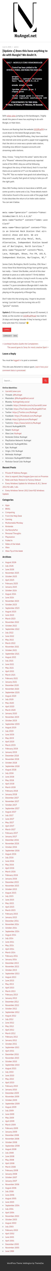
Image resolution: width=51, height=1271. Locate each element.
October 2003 (11, 1219)
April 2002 (9, 1233)
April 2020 (9, 706)
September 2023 (12, 608)
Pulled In (8, 540)
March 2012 (10, 1033)
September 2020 (12, 692)
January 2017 (11, 836)
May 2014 (9, 945)
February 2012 (11, 1036)
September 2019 (12, 724)
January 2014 (11, 959)
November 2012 (12, 1005)
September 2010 (12, 1065)
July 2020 (9, 699)
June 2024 (9, 597)
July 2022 (9, 632)
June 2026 (9, 569)
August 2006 (10, 1188)
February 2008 (11, 1170)
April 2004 (9, 1212)
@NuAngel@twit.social (24, 398)
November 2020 (12, 689)
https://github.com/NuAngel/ (24, 419)
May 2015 (9, 903)
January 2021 (11, 682)
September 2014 (12, 931)
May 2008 (9, 1160)
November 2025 (12, 573)
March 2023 (10, 618)
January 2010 (11, 1089)
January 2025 (11, 587)
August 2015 (10, 892)
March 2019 (10, 745)
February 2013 (11, 994)
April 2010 (9, 1082)
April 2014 (9, 949)
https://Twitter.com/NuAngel (24, 412)
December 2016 (12, 840)
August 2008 (10, 1149)
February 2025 (11, 583)
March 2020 (10, 710)
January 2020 (11, 713)
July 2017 (9, 815)
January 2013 (11, 998)
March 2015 (10, 910)
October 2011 (11, 1044)
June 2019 (9, 734)
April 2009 (9, 1121)
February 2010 (11, 1086)
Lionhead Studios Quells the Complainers (21, 343)
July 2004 (9, 1209)
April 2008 (9, 1163)
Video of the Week (12, 544)
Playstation (10, 537)
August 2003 (10, 1223)
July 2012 (9, 1019)
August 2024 (10, 594)
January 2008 (11, 1174)
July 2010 (9, 1072)
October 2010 (11, 1061)
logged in (17, 360)
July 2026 (9, 566)
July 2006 (9, 1191)
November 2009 (12, 1096)
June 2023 (9, 615)
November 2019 (12, 717)
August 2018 (10, 769)
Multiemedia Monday (14, 523)
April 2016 (9, 868)
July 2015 (9, 896)
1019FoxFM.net (29, 316)
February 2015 (11, 913)
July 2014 (9, 938)
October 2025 (11, 576)
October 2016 (11, 847)
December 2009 (12, 1093)
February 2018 (11, 790)
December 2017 (12, 797)
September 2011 (12, 1047)
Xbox (7, 547)
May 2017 (9, 822)
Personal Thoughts (13, 533)
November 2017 (12, 801)
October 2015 (11, 889)
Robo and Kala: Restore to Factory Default (23, 480)
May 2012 (9, 1026)
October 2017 (11, 805)
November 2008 (12, 1138)
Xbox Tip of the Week (14, 551)
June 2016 (9, 861)
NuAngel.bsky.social (21, 401)
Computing (10, 512)
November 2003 (12, 1216)
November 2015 (12, 885)
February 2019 (11, 748)
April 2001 (9, 1240)
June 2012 (9, 1022)
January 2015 (11, 917)
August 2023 (10, 611)
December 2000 (12, 1244)
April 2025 (9, 580)
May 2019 (9, 738)
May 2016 (9, 864)
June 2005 (9, 1202)
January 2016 (11, 878)
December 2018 (12, 755)
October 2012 (11, 1008)
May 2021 (9, 668)
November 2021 (12, 646)
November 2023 (12, 601)
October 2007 (11, 1177)
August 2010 (10, 1068)
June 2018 (9, 776)
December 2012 (12, 1001)
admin (16, 47)
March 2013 (10, 991)
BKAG (7, 509)
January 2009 (11, 1131)
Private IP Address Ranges (16, 473)
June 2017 (9, 819)
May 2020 (9, 703)
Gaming (7, 330)
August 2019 (10, 727)
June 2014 (9, 942)
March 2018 (10, 787)
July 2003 (9, 1226)
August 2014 (10, 935)
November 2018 (12, 759)
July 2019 (9, 731)
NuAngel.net (25, 35)
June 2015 (9, 899)
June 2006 (9, 1195)
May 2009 (9, 1117)
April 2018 (9, 783)
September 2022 (12, 629)
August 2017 (10, 812)
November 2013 (12, 966)
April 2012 (9, 1029)
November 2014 (12, 924)
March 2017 (10, 829)
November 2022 (12, 622)
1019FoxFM (39, 129)
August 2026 (10, 562)
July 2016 (9, 857)
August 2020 (10, 696)
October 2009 (11, 1100)
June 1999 (9, 1251)
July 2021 (9, 660)
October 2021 (11, 650)
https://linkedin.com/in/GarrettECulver (30, 405)
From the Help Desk (13, 516)
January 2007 (11, 1181)
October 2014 (11, 928)
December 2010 (12, 1054)
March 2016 (10, 871)
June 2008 (9, 1156)
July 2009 (9, 1110)
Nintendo (9, 526)
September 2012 (12, 1012)
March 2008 (10, 1167)
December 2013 (12, 963)
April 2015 (9, 906)
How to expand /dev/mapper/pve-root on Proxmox (26, 476)
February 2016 (11, 875)
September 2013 (12, 973)
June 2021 (9, 664)
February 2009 (11, 1128)
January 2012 (11, 1040)
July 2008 (9, 1152)
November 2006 (12, 1184)
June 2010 (9, 1075)
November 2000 (12, 1247)
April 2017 (9, 826)
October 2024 (11, 590)
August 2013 (10, 977)
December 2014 (12, 921)
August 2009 (10, 1107)
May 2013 (9, 984)
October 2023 (11, 604)
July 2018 (9, 773)
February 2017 (11, 833)
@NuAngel (17, 395)
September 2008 (12, 1145)
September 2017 (12, 808)
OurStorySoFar (11, 530)
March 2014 (10, 952)
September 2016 (12, 850)
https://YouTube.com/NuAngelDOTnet (30, 409)
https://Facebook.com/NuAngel (28, 416)
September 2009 (12, 1103)
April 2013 (9, 987)
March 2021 (10, 674)
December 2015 (12, 882)
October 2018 (11, 762)
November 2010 (12, 1058)
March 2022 (10, 643)
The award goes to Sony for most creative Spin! (27, 347)
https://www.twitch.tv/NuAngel (27, 423)
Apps (7, 505)
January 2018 (11, 794)
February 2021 (11, 678)
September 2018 (12, 766)
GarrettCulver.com (13, 391)
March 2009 (10, 1124)
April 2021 (9, 671)
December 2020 (12, 685)
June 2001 (9, 1237)
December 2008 (12, 1135)
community (7, 336)
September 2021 (12, 653)
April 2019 (9, 741)
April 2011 (9, 1050)
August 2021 (10, 657)
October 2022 (11, 625)
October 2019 (11, 720)
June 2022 (9, 636)
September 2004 (12, 1205)
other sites (11, 115)
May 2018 (9, 780)
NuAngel (15, 430)
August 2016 (10, 854)
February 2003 (11, 1230)
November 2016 (12, 843)
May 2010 (9, 1079)
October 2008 (11, 1142)
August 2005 (10, 1198)
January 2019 (11, 752)
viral (15, 336)
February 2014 (11, 956)
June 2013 (9, 980)
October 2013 (11, 970)
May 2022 (9, 639)
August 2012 (10, 1015)
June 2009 (9, 1114)
